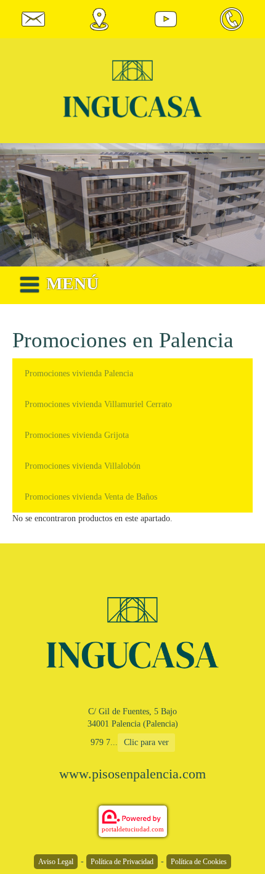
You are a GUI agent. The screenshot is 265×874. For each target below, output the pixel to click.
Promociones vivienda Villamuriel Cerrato (98, 404)
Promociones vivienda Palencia (79, 373)
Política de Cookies (199, 861)
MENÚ (72, 283)
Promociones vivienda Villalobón (83, 466)
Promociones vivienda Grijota (77, 435)
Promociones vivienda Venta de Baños (91, 496)
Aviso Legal (55, 861)
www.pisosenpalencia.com (132, 773)
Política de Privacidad (122, 861)
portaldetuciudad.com (133, 829)
